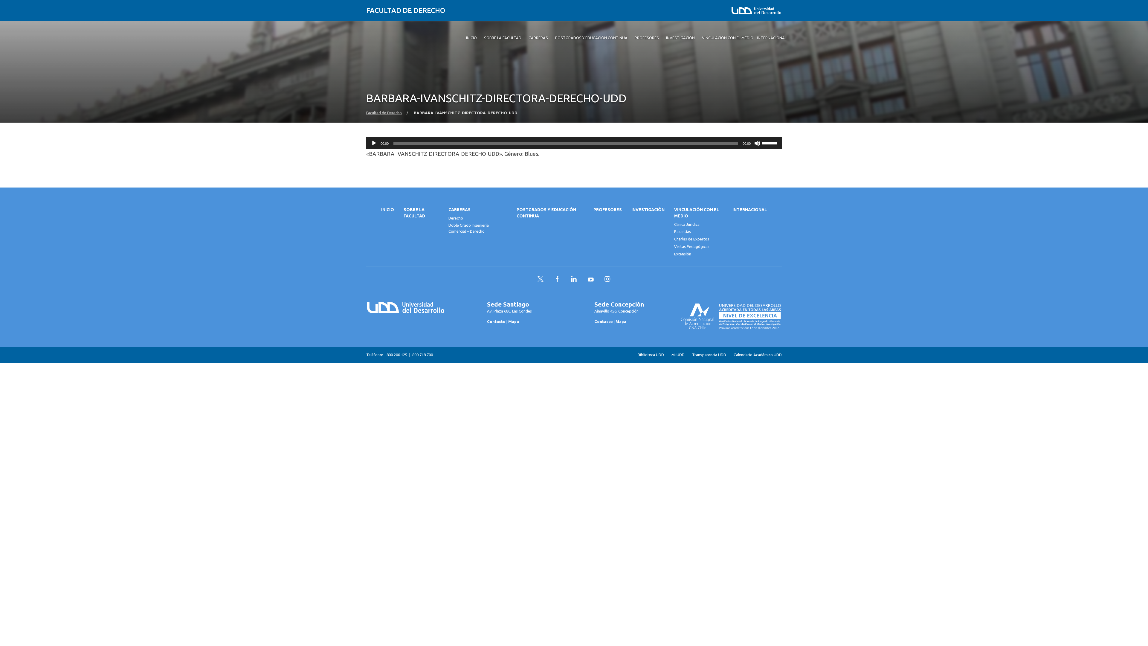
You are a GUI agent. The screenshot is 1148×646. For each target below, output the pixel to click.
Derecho (455, 218)
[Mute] (757, 143)
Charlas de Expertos (691, 239)
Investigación (648, 209)
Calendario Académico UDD (758, 355)
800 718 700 (422, 355)
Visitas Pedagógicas (691, 246)
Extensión (682, 254)
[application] (574, 143)
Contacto (496, 321)
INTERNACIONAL (749, 209)
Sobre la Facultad (414, 212)
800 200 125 (397, 355)
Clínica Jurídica (687, 224)
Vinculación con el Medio (696, 212)
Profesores (607, 209)
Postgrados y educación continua (546, 212)
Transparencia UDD (709, 355)
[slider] (770, 142)
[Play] (374, 143)
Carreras (459, 209)
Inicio (387, 209)
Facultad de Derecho (405, 10)
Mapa (513, 321)
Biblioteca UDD (651, 355)
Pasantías (682, 231)
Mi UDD (678, 355)
